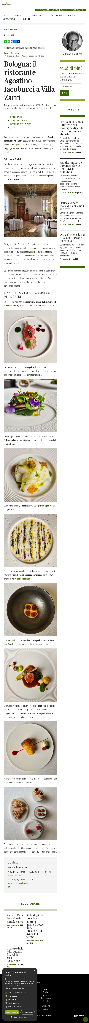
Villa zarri (17, 117)
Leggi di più (21, 988)
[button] (20, 1017)
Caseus (64, 10)
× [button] (34, 971)
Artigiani (46, 995)
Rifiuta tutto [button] (27, 1012)
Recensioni (38, 15)
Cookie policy (46, 1015)
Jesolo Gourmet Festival (47, 10)
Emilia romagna (31, 48)
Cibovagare (6, 3)
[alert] (19, 994)
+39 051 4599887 (15, 875)
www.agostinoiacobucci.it (18, 883)
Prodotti (20, 15)
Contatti (16, 127)
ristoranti (20, 48)
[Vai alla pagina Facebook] (9, 887)
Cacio (71, 15)
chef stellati (9, 48)
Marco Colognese (10, 29)
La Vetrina (56, 15)
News (6, 15)
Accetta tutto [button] (12, 1012)
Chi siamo (46, 1006)
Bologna (41, 48)
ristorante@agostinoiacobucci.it (20, 879)
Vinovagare (9, 18)
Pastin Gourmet (77, 10)
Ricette (26, 18)
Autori (46, 1009)
